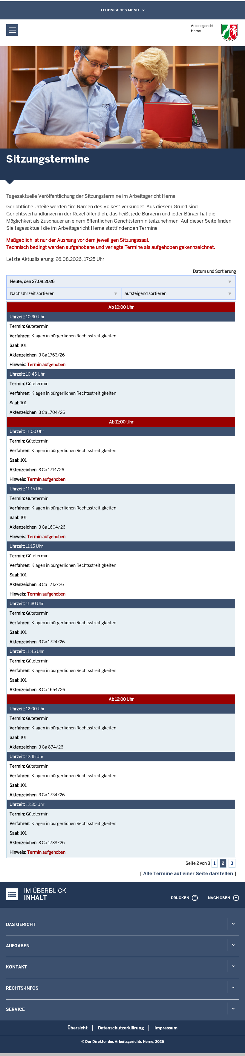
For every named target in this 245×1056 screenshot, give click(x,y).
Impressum (165, 1028)
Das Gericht (21, 924)
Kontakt (16, 967)
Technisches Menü (119, 10)
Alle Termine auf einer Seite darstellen (188, 873)
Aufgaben (18, 945)
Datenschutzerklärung (121, 1028)
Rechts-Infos (22, 988)
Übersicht (78, 1028)
